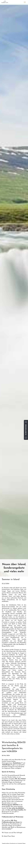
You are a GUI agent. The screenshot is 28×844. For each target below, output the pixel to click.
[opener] (25, 2)
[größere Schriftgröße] (26, 422)
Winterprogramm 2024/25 (10, 805)
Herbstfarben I (17, 763)
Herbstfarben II (7, 765)
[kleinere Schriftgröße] (26, 438)
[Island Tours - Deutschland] (5, 2)
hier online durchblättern (16, 808)
